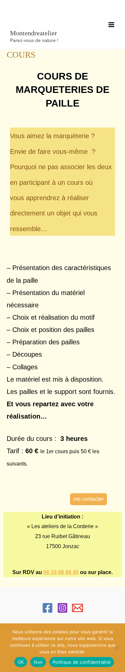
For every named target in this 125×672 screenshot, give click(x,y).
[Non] (116, 647)
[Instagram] (62, 607)
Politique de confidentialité (82, 662)
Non (38, 662)
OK (21, 662)
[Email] (77, 607)
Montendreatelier (33, 33)
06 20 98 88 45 (61, 572)
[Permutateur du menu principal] (111, 25)
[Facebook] (47, 607)
